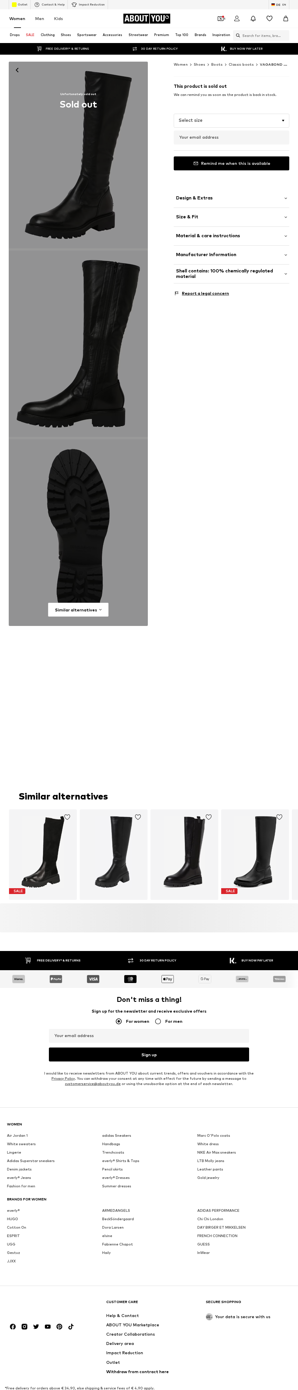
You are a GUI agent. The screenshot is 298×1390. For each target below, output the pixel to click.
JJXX (11, 1261)
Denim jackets (19, 1169)
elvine (107, 1236)
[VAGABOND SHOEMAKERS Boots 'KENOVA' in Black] (78, 344)
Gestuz (13, 1252)
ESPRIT (13, 1236)
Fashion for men (21, 1186)
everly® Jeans (19, 1177)
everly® (13, 1210)
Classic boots (241, 64)
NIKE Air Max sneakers (216, 1152)
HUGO (12, 1219)
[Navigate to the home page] (38, 1304)
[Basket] (285, 18)
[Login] (236, 18)
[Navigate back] (17, 70)
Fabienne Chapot (117, 1244)
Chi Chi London (210, 1219)
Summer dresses (116, 1186)
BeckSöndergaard (118, 1219)
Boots (217, 64)
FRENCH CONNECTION (217, 1236)
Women (17, 18)
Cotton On (16, 1227)
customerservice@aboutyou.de (93, 1084)
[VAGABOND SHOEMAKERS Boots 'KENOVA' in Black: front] (78, 155)
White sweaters (21, 1144)
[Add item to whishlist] (67, 817)
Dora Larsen (113, 1227)
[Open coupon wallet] (220, 18)
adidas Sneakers (116, 1135)
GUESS (203, 1244)
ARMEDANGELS (116, 1210)
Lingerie (14, 1152)
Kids (58, 18)
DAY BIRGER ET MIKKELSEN (221, 1227)
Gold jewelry (208, 1177)
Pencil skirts (112, 1169)
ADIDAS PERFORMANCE (218, 1210)
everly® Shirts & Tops (120, 1161)
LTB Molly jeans (210, 1161)
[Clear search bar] (285, 35)
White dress (208, 1144)
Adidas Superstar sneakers (31, 1161)
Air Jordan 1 (17, 1135)
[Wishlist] (269, 18)
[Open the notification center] (253, 19)
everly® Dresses (116, 1177)
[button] (231, 121)
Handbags (111, 1144)
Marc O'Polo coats (213, 1135)
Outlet (22, 4)
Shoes (199, 64)
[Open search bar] (236, 35)
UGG (11, 1244)
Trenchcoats (113, 1152)
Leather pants (210, 1169)
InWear (203, 1252)
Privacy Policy (63, 1078)
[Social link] (12, 1326)
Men (39, 18)
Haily (106, 1252)
